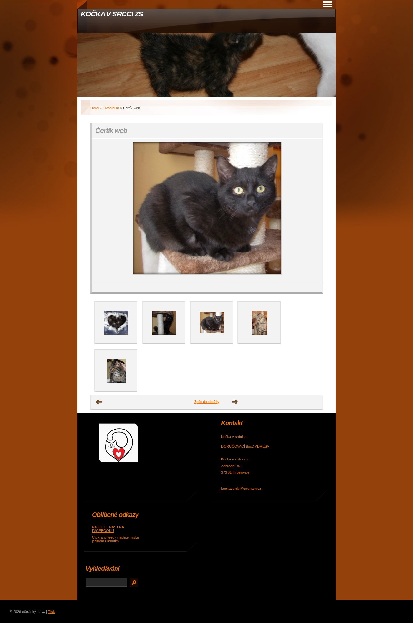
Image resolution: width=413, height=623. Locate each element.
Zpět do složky (206, 402)
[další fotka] (312, 210)
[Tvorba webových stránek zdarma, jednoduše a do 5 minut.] (44, 612)
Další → (235, 402)
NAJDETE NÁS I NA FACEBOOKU (108, 529)
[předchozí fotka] (102, 210)
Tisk (51, 612)
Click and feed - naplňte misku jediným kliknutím (115, 539)
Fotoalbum (111, 108)
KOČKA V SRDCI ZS (112, 14)
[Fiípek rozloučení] (116, 322)
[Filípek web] (164, 322)
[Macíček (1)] (259, 322)
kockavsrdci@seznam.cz (241, 488)
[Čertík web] (212, 322)
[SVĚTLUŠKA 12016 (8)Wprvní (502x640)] (116, 370)
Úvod (94, 108)
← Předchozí (99, 402)
